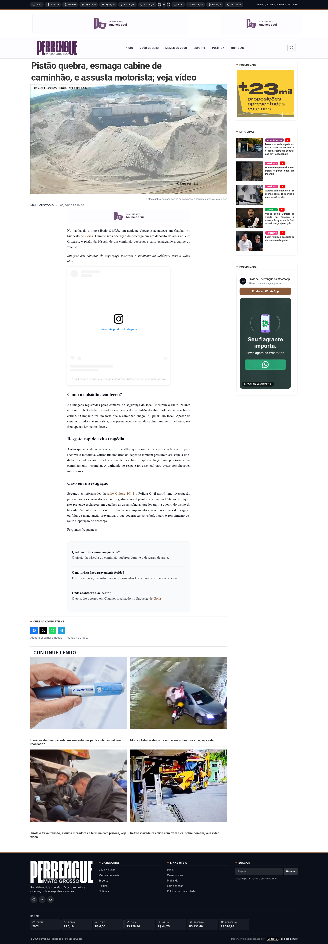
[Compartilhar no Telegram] (61, 630)
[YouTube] (50, 899)
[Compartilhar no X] (43, 630)
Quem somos (175, 875)
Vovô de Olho (149, 47)
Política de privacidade (181, 891)
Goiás (89, 235)
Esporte (200, 47)
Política (218, 47)
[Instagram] (159, 5)
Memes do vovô (176, 47)
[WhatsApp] (168, 5)
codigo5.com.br (289, 938)
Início (129, 47)
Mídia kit (172, 880)
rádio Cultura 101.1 (120, 493)
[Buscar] (291, 48)
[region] (140, 5)
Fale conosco (175, 885)
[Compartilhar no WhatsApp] (52, 630)
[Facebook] (164, 5)
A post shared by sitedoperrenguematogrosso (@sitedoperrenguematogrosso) (119, 378)
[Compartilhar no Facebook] (34, 630)
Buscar (290, 871)
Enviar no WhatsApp (265, 291)
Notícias (237, 47)
